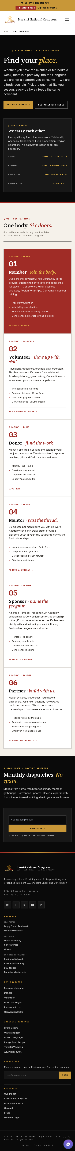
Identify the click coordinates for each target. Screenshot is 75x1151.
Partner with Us (12, 1007)
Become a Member (14, 988)
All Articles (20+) (13, 1051)
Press (7, 1112)
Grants (8, 949)
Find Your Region (13, 1002)
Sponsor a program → (21, 659)
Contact (8, 1108)
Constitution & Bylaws (16, 1098)
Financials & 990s (13, 1103)
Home (6, 31)
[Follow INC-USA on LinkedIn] (41, 905)
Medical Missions (13, 930)
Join (65, 1075)
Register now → (43, 3)
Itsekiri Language (13, 1037)
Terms (37, 1145)
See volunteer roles (51, 105)
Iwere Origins (11, 1027)
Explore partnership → (23, 740)
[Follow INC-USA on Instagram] (7, 905)
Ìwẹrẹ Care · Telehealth (16, 926)
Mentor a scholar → (21, 570)
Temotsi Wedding (13, 1047)
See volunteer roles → (23, 411)
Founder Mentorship (15, 972)
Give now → (15, 489)
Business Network (14, 959)
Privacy (26, 1145)
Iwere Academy (12, 940)
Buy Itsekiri (10, 967)
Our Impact (10, 1093)
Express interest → (48, 7)
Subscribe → (37, 828)
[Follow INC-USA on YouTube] (32, 905)
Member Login (12, 1117)
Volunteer (9, 997)
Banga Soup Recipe (14, 1042)
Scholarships (11, 944)
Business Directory (14, 963)
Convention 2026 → (15, 1011)
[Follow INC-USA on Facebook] (16, 905)
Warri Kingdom (12, 1032)
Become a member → (18, 104)
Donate (8, 992)
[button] (68, 1144)
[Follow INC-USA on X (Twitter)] (24, 905)
